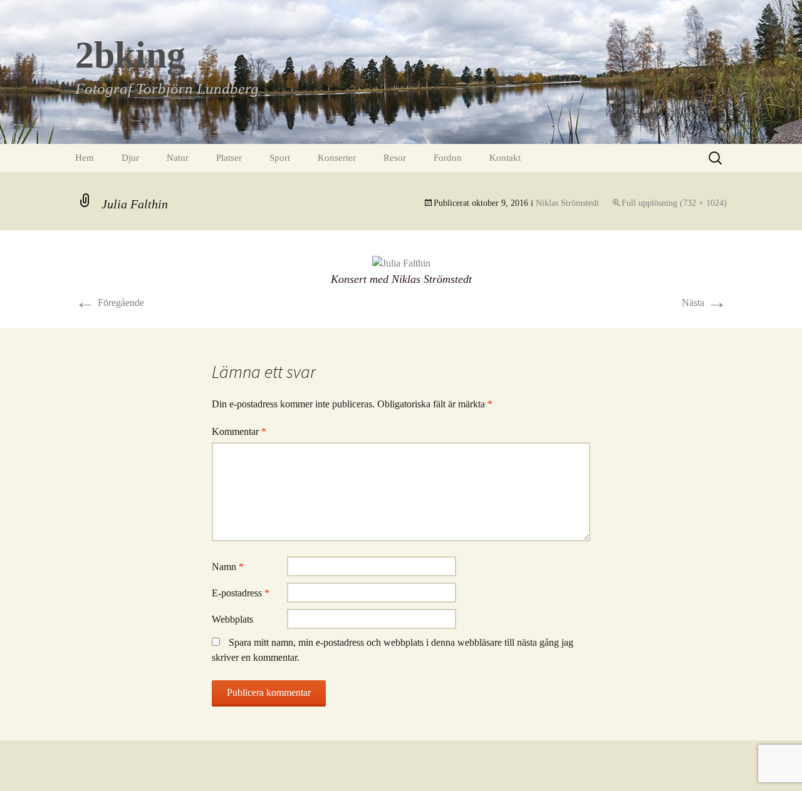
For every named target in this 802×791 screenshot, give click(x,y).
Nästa (704, 302)
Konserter (337, 158)
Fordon (448, 158)
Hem (84, 158)
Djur (130, 158)
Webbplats (232, 619)
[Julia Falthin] (401, 262)
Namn (228, 566)
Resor (394, 158)
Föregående (109, 302)
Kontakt (505, 158)
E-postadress (240, 593)
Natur (178, 158)
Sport (279, 158)
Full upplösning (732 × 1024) (674, 203)
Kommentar (239, 431)
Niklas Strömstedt (567, 203)
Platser (229, 158)
